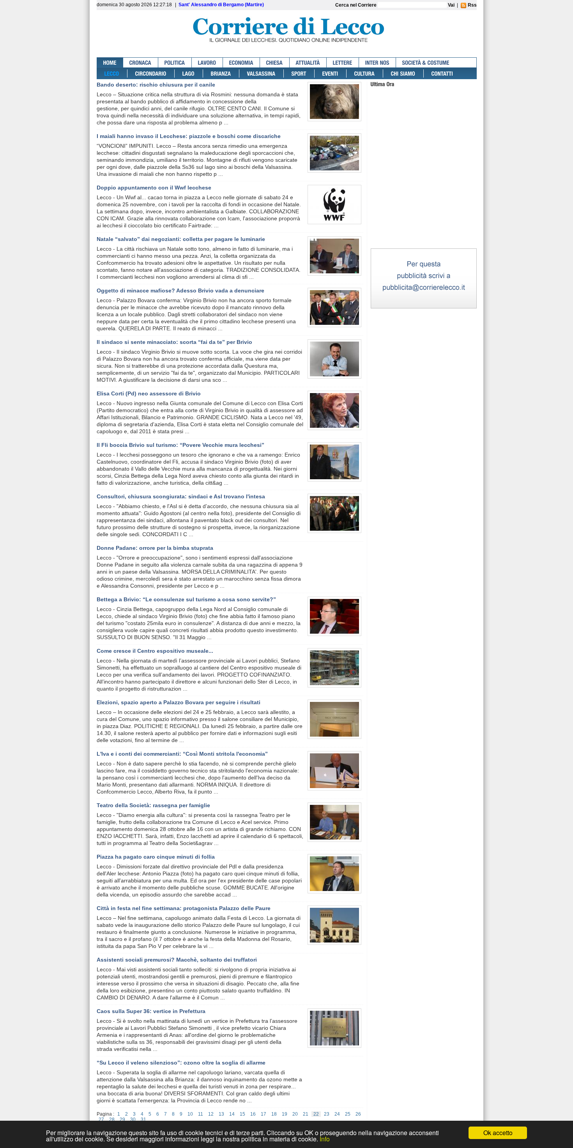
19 (284, 1114)
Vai (451, 5)
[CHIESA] (275, 62)
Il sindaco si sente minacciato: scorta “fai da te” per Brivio (174, 342)
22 (316, 1114)
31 (143, 1119)
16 (253, 1114)
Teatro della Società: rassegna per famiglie (153, 805)
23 (326, 1114)
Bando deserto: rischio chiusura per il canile (156, 84)
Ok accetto (498, 1132)
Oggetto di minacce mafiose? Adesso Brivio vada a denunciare (180, 290)
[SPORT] (299, 73)
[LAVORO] (207, 62)
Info (325, 1138)
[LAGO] (189, 73)
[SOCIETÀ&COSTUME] (426, 62)
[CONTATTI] (442, 73)
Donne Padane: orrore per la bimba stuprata (155, 548)
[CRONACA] (140, 62)
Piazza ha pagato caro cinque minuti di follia (156, 856)
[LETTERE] (343, 62)
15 (242, 1114)
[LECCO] (112, 73)
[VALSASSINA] (261, 73)
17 (263, 1114)
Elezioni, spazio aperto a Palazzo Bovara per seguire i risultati (178, 702)
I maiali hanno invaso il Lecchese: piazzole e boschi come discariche (189, 136)
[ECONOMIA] (241, 62)
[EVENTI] (331, 73)
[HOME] (110, 62)
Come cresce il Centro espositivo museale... (155, 651)
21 (305, 1114)
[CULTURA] (365, 73)
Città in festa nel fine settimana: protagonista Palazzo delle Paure (184, 908)
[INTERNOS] (377, 62)
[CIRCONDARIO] (151, 73)
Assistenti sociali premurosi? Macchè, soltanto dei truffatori (177, 959)
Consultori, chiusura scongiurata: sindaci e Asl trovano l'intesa (181, 496)
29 (122, 1119)
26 (358, 1114)
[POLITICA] (175, 62)
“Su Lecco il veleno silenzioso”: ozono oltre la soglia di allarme (181, 1062)
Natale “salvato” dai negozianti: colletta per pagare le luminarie (181, 239)
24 (337, 1114)
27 (101, 1119)
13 (221, 1114)
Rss (472, 5)
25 (347, 1114)
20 (295, 1114)
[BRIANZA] (221, 73)
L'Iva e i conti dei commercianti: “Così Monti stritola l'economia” (182, 753)
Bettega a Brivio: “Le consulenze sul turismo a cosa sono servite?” (186, 599)
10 (190, 1114)
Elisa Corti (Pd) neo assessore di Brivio (149, 393)
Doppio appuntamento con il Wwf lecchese (154, 187)
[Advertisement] (424, 198)
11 (200, 1114)
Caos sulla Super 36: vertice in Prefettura (151, 1011)
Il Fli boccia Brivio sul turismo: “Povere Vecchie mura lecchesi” (180, 445)
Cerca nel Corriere (356, 5)
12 (211, 1114)
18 (274, 1114)
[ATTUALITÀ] (308, 62)
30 (133, 1119)
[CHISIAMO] (403, 73)
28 (112, 1119)
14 (232, 1114)
